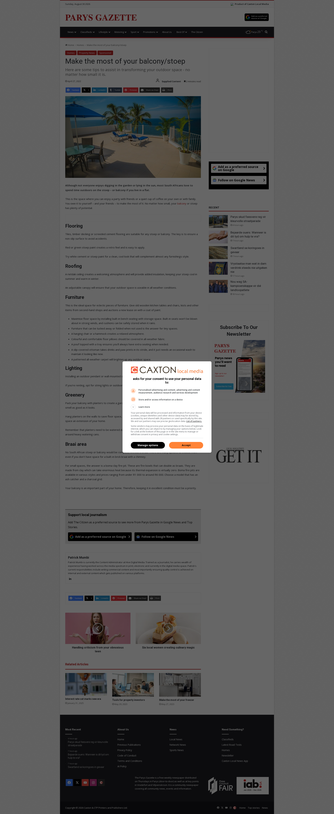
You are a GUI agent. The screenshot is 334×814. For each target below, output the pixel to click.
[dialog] (167, 407)
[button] (167, 407)
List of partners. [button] (194, 421)
